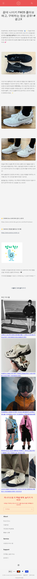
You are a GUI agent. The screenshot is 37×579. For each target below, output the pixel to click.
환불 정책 (25, 575)
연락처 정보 (32, 575)
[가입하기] (31, 509)
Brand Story (6, 521)
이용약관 (5, 525)
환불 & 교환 (6, 532)
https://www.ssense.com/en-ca (10, 232)
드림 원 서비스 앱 (8, 543)
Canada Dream (9, 575)
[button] (3, 3)
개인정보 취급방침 (8, 528)
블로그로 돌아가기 (19, 288)
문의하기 (5, 558)
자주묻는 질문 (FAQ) (9, 554)
